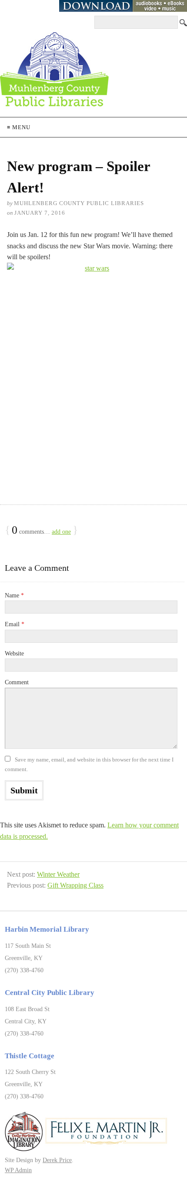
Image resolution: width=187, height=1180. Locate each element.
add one (61, 531)
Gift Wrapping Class (75, 885)
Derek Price (57, 1159)
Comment (17, 682)
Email (14, 624)
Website (14, 653)
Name (14, 595)
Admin (18, 1169)
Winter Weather (58, 874)
